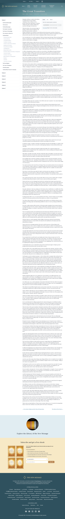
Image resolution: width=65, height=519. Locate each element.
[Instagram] (36, 511)
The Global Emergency (7, 40)
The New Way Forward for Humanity (9, 69)
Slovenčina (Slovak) (35, 497)
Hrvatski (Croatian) (22, 491)
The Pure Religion (6, 63)
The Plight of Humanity (7, 42)
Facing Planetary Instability (8, 46)
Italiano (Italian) (11, 495)
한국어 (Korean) (27, 495)
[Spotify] (39, 511)
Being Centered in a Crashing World (9, 56)
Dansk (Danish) (30, 491)
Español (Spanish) (54, 497)
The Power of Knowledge (7, 31)
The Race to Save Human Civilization (10, 43)
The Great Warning (7, 38)
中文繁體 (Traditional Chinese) (12, 491)
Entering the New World (7, 37)
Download (45, 27)
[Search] (62, 6)
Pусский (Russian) (19, 497)
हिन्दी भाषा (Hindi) (39, 493)
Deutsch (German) (16, 493)
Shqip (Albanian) (17, 489)
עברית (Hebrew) (32, 493)
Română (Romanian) (11, 497)
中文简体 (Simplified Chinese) (50, 489)
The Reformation (6, 67)
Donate (41, 505)
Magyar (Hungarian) (46, 493)
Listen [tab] (44, 19)
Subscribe (51, 461)
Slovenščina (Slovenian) (45, 497)
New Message (38, 481)
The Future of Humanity (7, 61)
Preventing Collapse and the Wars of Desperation (12, 51)
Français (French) (8, 493)
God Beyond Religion (51, 6)
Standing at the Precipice (8, 45)
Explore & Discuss (25, 505)
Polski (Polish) (43, 495)
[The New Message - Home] (9, 6)
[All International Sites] (42, 1)
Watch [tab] (51, 19)
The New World (36, 14)
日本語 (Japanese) (19, 495)
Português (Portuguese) (52, 495)
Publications (33, 505)
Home (24, 14)
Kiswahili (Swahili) (15, 499)
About (23, 6)
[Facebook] (29, 511)
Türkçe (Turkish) (39, 499)
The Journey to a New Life (8, 33)
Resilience (5, 58)
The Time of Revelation (7, 65)
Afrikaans (11, 489)
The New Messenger (6, 26)
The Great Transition (7, 53)
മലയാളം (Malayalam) (35, 495)
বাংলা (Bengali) (30, 489)
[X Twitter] (32, 511)
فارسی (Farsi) (49, 491)
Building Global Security (7, 50)
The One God (5, 24)
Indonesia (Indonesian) (55, 493)
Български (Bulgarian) (39, 489)
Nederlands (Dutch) (38, 491)
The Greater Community (7, 29)
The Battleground (6, 48)
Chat (38, 505)
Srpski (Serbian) (28, 497)
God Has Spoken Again (7, 22)
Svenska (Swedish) (23, 499)
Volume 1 (31, 14)
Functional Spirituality (43, 6)
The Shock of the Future (8, 54)
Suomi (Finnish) (56, 491)
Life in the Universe (35, 6)
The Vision (5, 59)
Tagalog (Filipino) (32, 499)
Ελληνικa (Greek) (24, 493)
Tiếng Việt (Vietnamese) (48, 499)
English (44, 491)
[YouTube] (26, 511)
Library (27, 14)
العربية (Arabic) (24, 489)
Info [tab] (47, 19)
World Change (28, 6)
